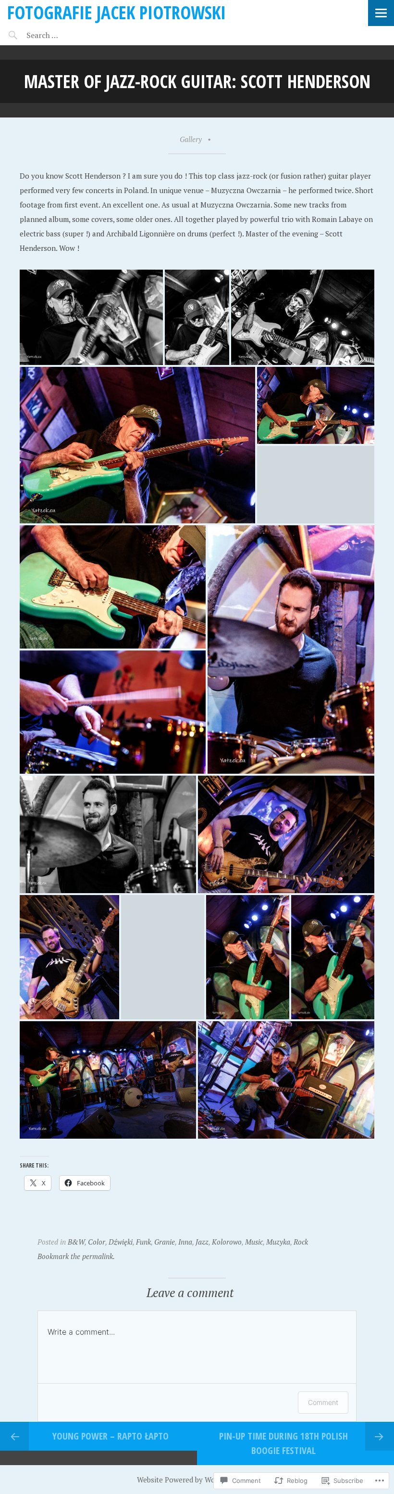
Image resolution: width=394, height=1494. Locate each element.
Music (254, 1242)
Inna (185, 1242)
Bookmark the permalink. (76, 1256)
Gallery (191, 139)
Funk (143, 1242)
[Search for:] (66, 35)
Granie (164, 1242)
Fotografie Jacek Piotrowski (116, 12)
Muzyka (278, 1242)
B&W (76, 1242)
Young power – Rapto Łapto (110, 1435)
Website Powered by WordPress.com (196, 1479)
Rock (301, 1242)
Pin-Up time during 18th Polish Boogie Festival (283, 1443)
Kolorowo (227, 1242)
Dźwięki (121, 1242)
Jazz (202, 1242)
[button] (91, 317)
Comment (323, 1402)
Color (96, 1242)
